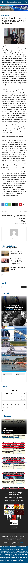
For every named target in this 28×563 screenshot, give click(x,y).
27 (11, 407)
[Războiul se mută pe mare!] (14, 363)
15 (18, 402)
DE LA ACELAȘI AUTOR (9, 248)
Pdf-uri (4, 428)
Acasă (2, 13)
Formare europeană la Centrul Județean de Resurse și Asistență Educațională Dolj (16, 261)
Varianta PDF (6, 416)
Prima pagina (8, 535)
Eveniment (22, 536)
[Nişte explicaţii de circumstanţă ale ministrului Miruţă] (14, 333)
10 (24, 399)
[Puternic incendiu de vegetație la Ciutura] (5, 253)
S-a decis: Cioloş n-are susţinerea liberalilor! (7, 214)
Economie (16, 536)
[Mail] (15, 527)
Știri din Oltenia (11, 539)
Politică (11, 536)
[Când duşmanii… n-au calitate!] (14, 348)
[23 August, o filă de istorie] (14, 318)
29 (18, 407)
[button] (26, 2)
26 (7, 407)
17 (24, 402)
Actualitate (19, 535)
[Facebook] (12, 527)
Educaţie (12, 538)
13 (11, 402)
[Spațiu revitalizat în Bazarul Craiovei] (5, 269)
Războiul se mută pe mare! (14, 308)
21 (15, 404)
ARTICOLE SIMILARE (8, 246)
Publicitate (18, 539)
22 (18, 404)
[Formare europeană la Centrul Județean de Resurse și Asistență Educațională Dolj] (5, 260)
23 (21, 404)
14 (15, 402)
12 (7, 402)
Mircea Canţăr (9, 309)
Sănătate (7, 538)
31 (24, 407)
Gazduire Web (23, 542)
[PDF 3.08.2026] (14, 456)
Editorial (5, 293)
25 (3, 407)
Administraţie (5, 536)
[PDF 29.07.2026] (14, 471)
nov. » (25, 410)
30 (21, 407)
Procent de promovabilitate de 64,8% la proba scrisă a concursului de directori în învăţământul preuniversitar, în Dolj (20, 218)
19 (7, 404)
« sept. (3, 410)
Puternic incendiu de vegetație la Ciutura (16, 252)
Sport (21, 538)
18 (3, 404)
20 (11, 404)
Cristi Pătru (5, 26)
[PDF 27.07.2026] (14, 486)
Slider (6, 13)
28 (15, 407)
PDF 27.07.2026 (7, 430)
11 (3, 402)
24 (24, 404)
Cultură (16, 538)
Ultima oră (7, 15)
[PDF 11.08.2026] (14, 441)
